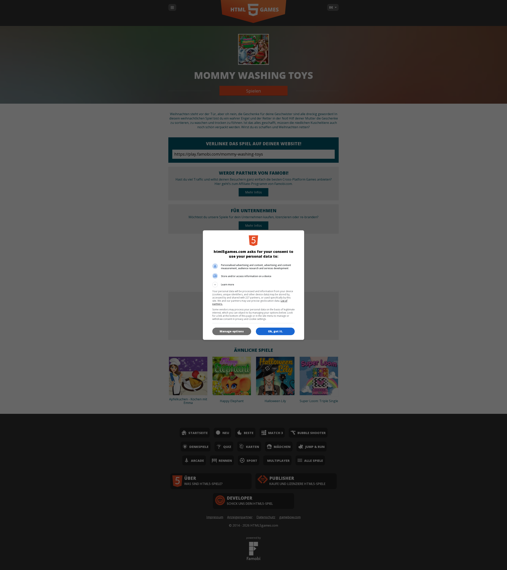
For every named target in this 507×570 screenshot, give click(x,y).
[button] (253, 284)
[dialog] (253, 285)
